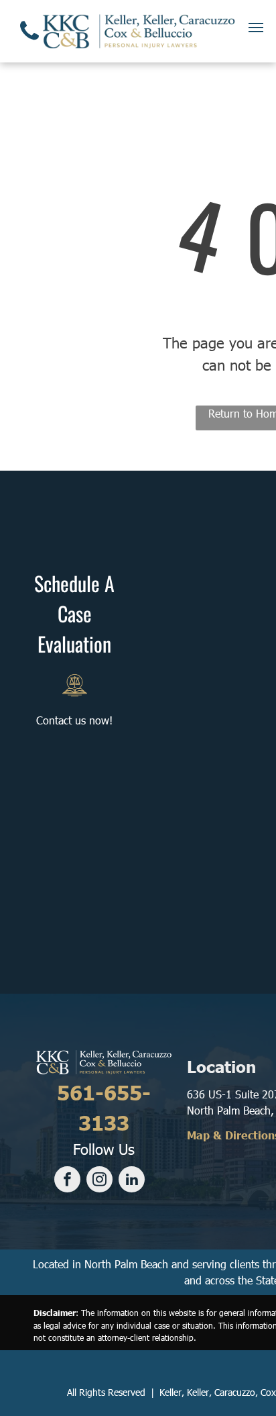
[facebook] (67, 1181)
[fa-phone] (29, 43)
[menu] (256, 27)
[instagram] (99, 1181)
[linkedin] (132, 1181)
